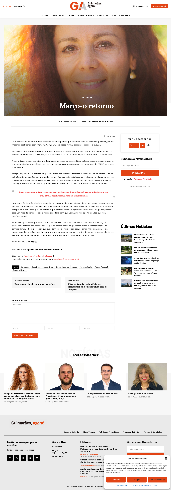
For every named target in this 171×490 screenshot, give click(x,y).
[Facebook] (136, 145)
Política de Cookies (122, 485)
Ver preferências (157, 479)
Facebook (28, 256)
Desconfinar (48, 267)
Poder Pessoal (101, 267)
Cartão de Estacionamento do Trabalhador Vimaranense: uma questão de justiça (60, 396)
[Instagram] (30, 458)
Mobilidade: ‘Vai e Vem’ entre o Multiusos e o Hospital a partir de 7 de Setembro (144, 238)
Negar (137, 479)
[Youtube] (37, 458)
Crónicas (87, 98)
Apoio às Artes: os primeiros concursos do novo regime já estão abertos (146, 260)
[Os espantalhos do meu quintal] (106, 376)
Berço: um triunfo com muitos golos (35, 284)
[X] (131, 145)
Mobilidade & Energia (89, 454)
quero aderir (138, 173)
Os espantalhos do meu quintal (102, 393)
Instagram (48, 256)
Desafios (36, 267)
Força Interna (62, 267)
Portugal (84, 477)
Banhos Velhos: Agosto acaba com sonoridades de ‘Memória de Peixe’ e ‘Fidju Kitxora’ (145, 272)
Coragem (25, 267)
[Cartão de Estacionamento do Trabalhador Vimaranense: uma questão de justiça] (64, 376)
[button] (166, 458)
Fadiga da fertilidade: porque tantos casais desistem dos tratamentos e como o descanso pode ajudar (22, 396)
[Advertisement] (140, 203)
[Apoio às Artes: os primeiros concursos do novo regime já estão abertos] (126, 260)
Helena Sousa (69, 122)
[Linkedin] (142, 145)
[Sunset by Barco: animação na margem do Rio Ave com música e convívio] (126, 250)
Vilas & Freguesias (87, 465)
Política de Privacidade (143, 179)
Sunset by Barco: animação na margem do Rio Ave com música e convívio (145, 250)
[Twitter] (16, 458)
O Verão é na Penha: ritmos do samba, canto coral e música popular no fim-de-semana (146, 284)
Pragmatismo (19, 270)
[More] (148, 145)
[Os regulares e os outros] (147, 376)
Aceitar (116, 479)
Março (74, 267)
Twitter (37, 256)
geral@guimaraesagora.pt (66, 259)
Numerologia (86, 267)
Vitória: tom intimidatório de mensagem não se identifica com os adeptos (88, 287)
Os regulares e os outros (140, 393)
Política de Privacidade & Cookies (145, 485)
